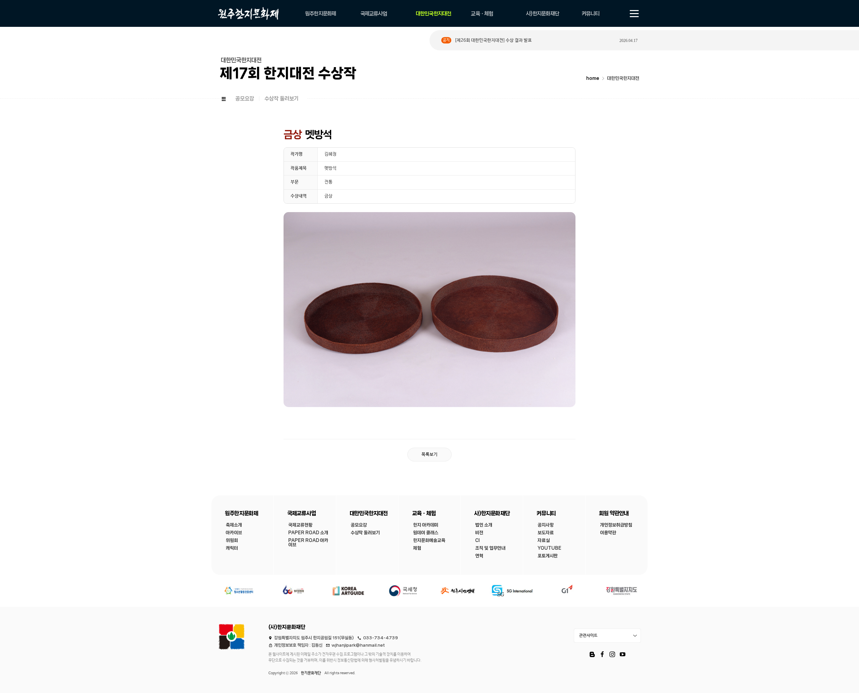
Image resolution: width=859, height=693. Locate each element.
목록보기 (429, 454)
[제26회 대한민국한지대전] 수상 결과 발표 (493, 40)
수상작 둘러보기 (281, 98)
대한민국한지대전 (623, 78)
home (592, 78)
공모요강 (244, 98)
